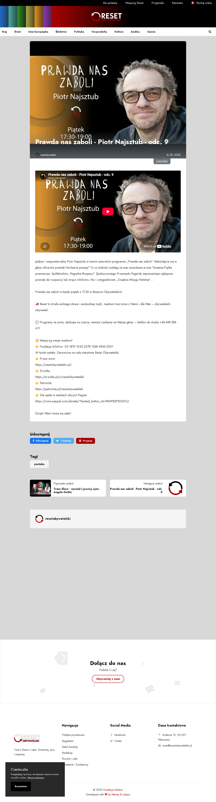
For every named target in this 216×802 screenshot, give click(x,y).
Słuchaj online (203, 3)
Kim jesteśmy (110, 3)
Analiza (135, 32)
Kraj (4, 32)
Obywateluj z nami (108, 679)
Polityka (79, 32)
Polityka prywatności (73, 735)
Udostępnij (42, 440)
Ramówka (177, 3)
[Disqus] (108, 583)
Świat (17, 32)
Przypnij (87, 440)
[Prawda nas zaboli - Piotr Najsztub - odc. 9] (174, 488)
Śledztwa (61, 32)
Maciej (115, 794)
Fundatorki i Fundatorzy (75, 765)
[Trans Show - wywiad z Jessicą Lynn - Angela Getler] (41, 488)
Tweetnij (65, 440)
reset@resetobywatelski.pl (177, 745)
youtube (39, 464)
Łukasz (126, 794)
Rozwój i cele (69, 759)
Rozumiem (21, 786)
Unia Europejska (38, 32)
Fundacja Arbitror (113, 790)
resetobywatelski (48, 155)
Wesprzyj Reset (134, 3)
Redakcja (67, 753)
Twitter (118, 741)
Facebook (120, 735)
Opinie (151, 32)
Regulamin (68, 741)
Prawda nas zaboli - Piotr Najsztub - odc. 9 (136, 490)
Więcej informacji (36, 777)
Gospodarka (99, 32)
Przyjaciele (158, 3)
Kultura (119, 32)
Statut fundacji (70, 747)
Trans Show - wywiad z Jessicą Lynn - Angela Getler (76, 490)
